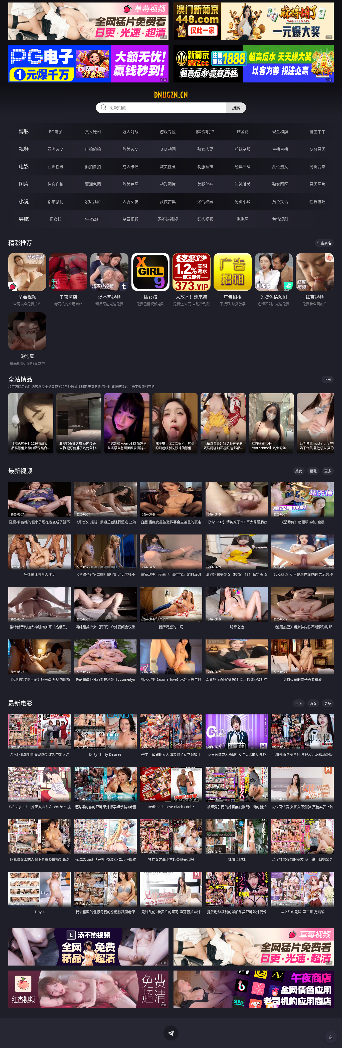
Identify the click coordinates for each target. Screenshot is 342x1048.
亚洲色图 (93, 184)
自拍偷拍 (93, 149)
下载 (327, 379)
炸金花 (243, 131)
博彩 (24, 131)
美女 (298, 471)
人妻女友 (130, 201)
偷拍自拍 (93, 166)
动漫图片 (168, 184)
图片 (24, 184)
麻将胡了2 (205, 131)
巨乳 (313, 471)
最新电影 (20, 703)
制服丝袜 (205, 166)
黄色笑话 (280, 201)
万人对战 (130, 131)
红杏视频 (205, 219)
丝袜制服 (243, 149)
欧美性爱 (168, 166)
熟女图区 (280, 184)
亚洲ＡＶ (56, 149)
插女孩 (56, 219)
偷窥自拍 (56, 184)
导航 (24, 219)
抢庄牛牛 (317, 131)
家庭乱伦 (93, 201)
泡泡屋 (243, 219)
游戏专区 (168, 131)
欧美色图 (130, 184)
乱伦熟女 (280, 166)
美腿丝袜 (205, 184)
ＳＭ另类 (317, 149)
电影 (24, 166)
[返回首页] (331, 1037)
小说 (24, 201)
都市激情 (56, 201)
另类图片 (317, 184)
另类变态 (317, 166)
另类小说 (243, 201)
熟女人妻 (205, 149)
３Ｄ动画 (168, 149)
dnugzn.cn (171, 95)
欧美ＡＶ (130, 149)
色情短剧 (280, 219)
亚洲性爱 (56, 166)
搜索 (236, 107)
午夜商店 (93, 219)
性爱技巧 (317, 201)
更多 (327, 471)
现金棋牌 (280, 131)
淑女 (313, 703)
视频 (24, 149)
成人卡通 (130, 166)
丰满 (298, 703)
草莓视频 (130, 219)
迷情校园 (205, 201)
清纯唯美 (243, 184)
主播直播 (280, 149)
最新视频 (20, 471)
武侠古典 (168, 201)
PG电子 (55, 131)
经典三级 (243, 166)
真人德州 (93, 131)
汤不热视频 (168, 219)
